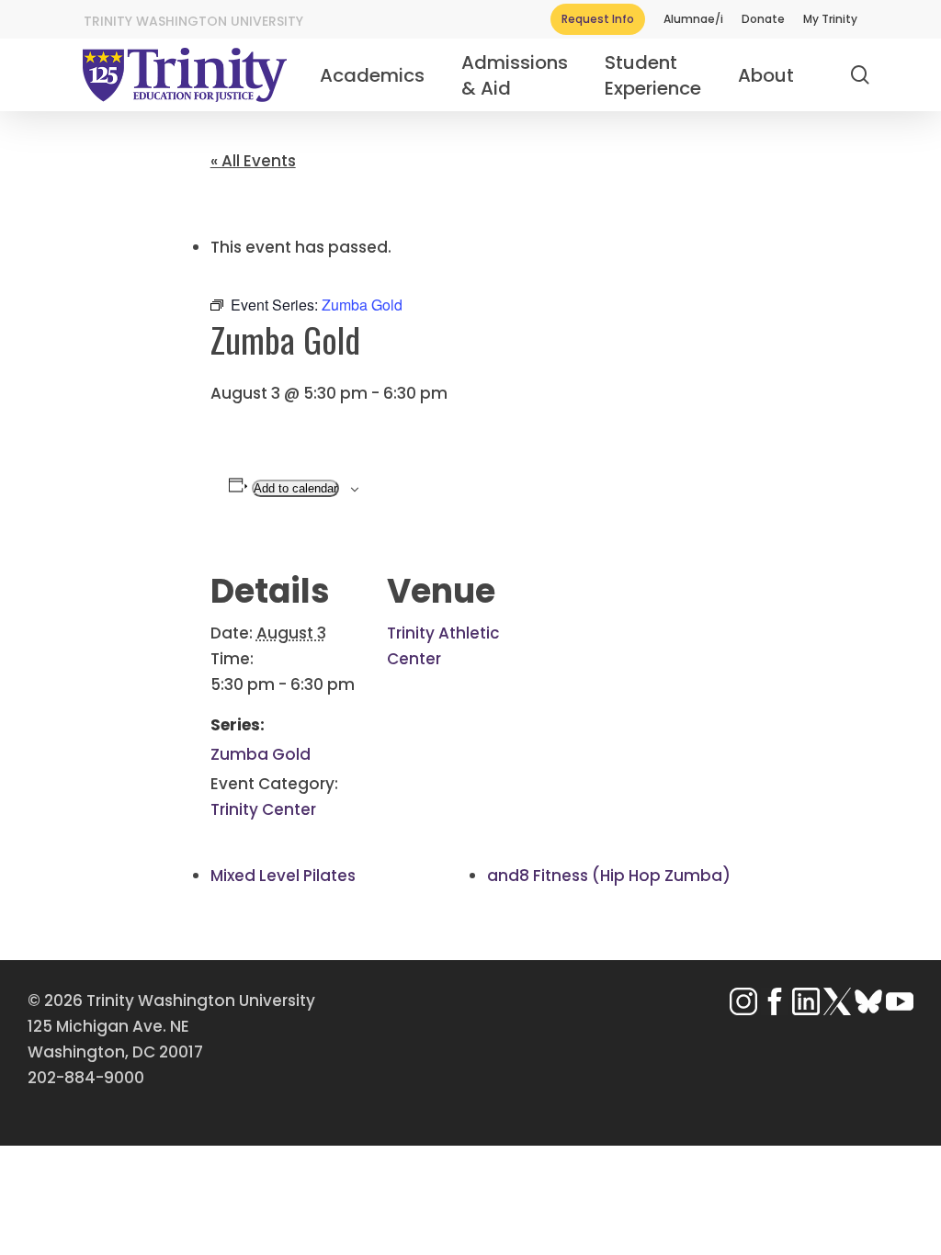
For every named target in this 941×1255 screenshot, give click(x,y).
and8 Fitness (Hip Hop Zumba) (609, 876)
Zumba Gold (260, 754)
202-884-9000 (86, 1078)
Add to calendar (295, 488)
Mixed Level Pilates (283, 876)
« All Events (253, 161)
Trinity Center (263, 809)
